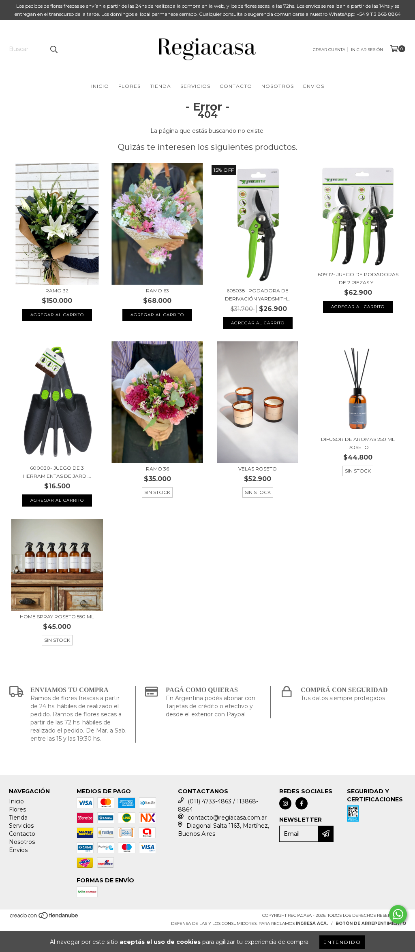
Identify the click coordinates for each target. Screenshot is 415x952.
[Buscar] (53, 49)
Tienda (160, 86)
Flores (129, 86)
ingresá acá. (312, 923)
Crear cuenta (329, 49)
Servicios (195, 86)
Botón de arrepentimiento (371, 923)
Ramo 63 (157, 291)
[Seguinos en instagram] (285, 803)
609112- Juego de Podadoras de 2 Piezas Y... (358, 278)
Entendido (342, 942)
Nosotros (277, 86)
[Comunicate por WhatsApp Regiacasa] (398, 914)
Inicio (100, 86)
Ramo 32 (56, 291)
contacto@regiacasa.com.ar (227, 817)
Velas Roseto (257, 469)
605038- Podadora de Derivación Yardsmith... (258, 295)
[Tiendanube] (44, 917)
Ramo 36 (157, 469)
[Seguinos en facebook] (301, 803)
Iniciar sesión (367, 49)
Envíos (313, 86)
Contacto (236, 86)
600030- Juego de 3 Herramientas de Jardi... (57, 472)
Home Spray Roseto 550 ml (57, 616)
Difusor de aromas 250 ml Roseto (358, 443)
